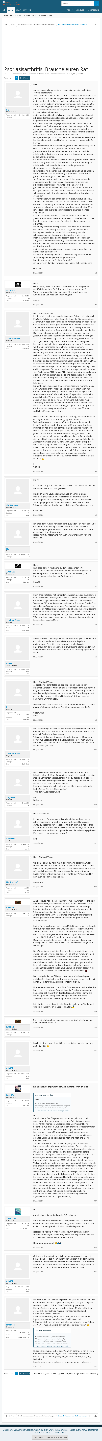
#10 (95, 750)
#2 (96, 305)
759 (28, 717)
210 (28, 890)
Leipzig (27, 515)
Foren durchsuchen (12, 15)
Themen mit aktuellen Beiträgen (37, 15)
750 (28, 916)
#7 (96, 624)
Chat (18, 10)
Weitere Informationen (57, 1437)
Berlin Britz (25, 349)
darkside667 (12, 505)
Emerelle (10, 1324)
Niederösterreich (23, 1337)
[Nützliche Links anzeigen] (95, 24)
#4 (96, 515)
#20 (95, 1366)
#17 (95, 1201)
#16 (95, 1050)
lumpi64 (10, 907)
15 (28, 846)
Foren (11, 10)
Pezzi (8, 707)
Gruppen (27, 10)
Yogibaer (10, 797)
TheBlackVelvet (14, 338)
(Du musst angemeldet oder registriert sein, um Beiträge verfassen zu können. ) (66, 1373)
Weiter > (26, 78)
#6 (96, 586)
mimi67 (9, 663)
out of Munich (24, 1228)
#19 (95, 1272)
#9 (96, 720)
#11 (95, 805)
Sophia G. (10, 838)
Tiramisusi (11, 1218)
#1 (96, 273)
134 (28, 298)
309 (28, 805)
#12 (95, 843)
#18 (95, 1247)
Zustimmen (38, 1437)
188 (28, 1226)
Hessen (27, 892)
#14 (95, 1011)
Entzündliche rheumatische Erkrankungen (39, 74)
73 (28, 346)
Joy (71, 74)
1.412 (27, 671)
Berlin (27, 674)
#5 (96, 542)
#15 (95, 1027)
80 (28, 1103)
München (26, 719)
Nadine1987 (12, 882)
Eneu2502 (11, 1095)
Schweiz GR (25, 849)
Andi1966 (10, 290)
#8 (96, 657)
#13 (95, 887)
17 (28, 1335)
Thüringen (26, 1105)
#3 (96, 471)
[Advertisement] (51, 46)
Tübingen (26, 300)
